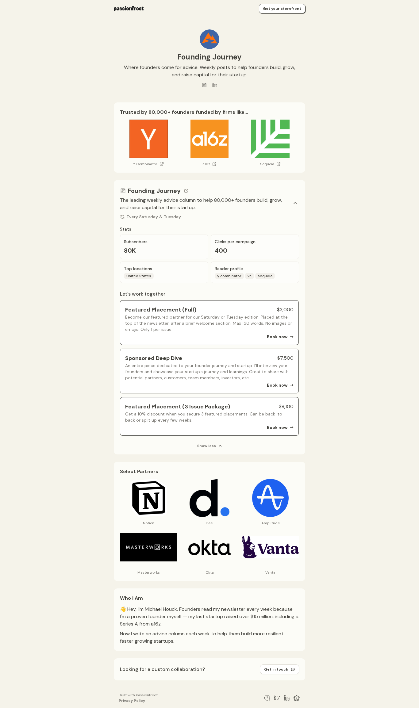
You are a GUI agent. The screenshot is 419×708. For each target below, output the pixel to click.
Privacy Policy (132, 700)
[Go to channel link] (186, 191)
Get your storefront (282, 8)
